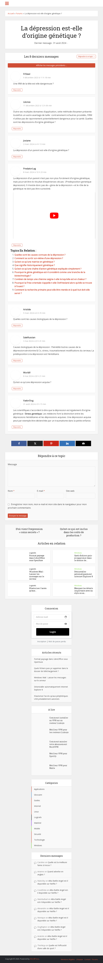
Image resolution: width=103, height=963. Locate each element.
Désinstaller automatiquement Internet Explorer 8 (83, 574)
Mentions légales (68, 959)
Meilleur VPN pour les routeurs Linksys (59, 731)
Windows (78, 553)
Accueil (11, 13)
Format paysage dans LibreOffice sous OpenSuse (37, 558)
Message (12, 464)
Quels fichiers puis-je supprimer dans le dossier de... (83, 558)
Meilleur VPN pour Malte (58, 766)
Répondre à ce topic (85, 56)
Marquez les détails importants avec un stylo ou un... (83, 590)
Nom (11, 490)
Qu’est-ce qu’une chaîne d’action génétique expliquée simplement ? (47, 268)
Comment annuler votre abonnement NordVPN (58, 744)
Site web (70, 490)
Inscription (41, 641)
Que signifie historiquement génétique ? (34, 265)
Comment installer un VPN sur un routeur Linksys (58, 720)
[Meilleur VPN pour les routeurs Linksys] (41, 732)
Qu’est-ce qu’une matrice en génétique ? (34, 261)
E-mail (41, 490)
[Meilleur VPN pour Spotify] (41, 756)
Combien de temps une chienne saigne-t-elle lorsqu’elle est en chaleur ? (50, 279)
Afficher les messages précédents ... (51, 65)
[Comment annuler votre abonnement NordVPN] (41, 744)
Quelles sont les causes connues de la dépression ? (39, 254)
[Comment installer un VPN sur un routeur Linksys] (41, 720)
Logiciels (32, 553)
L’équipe (79, 959)
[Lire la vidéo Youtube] (54, 215)
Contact (87, 959)
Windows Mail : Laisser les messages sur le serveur (36, 575)
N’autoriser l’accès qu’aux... (38, 589)
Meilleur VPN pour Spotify (58, 754)
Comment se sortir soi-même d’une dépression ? (38, 258)
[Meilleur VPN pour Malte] (41, 768)
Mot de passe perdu (57, 641)
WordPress (34, 959)
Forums (19, 13)
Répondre (17, 90)
